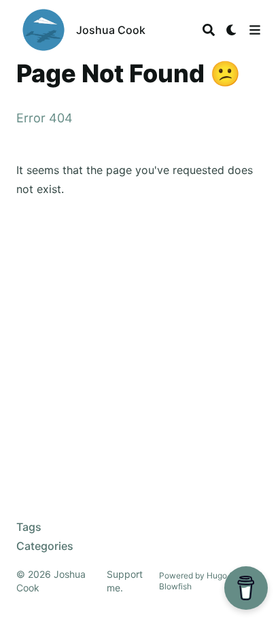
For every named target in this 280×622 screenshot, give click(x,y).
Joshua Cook (110, 30)
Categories (44, 546)
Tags (28, 527)
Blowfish (175, 586)
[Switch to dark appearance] (232, 30)
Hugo (217, 575)
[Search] (209, 30)
